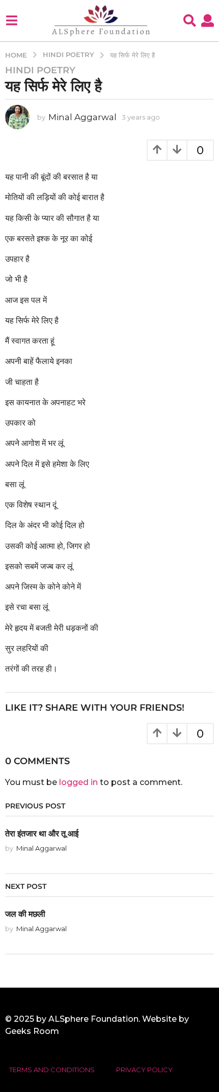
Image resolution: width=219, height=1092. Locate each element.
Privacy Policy (144, 1070)
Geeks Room (32, 1031)
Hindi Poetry (40, 70)
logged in (78, 782)
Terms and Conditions (52, 1070)
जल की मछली (25, 914)
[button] (11, 20)
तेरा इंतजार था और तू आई (41, 833)
